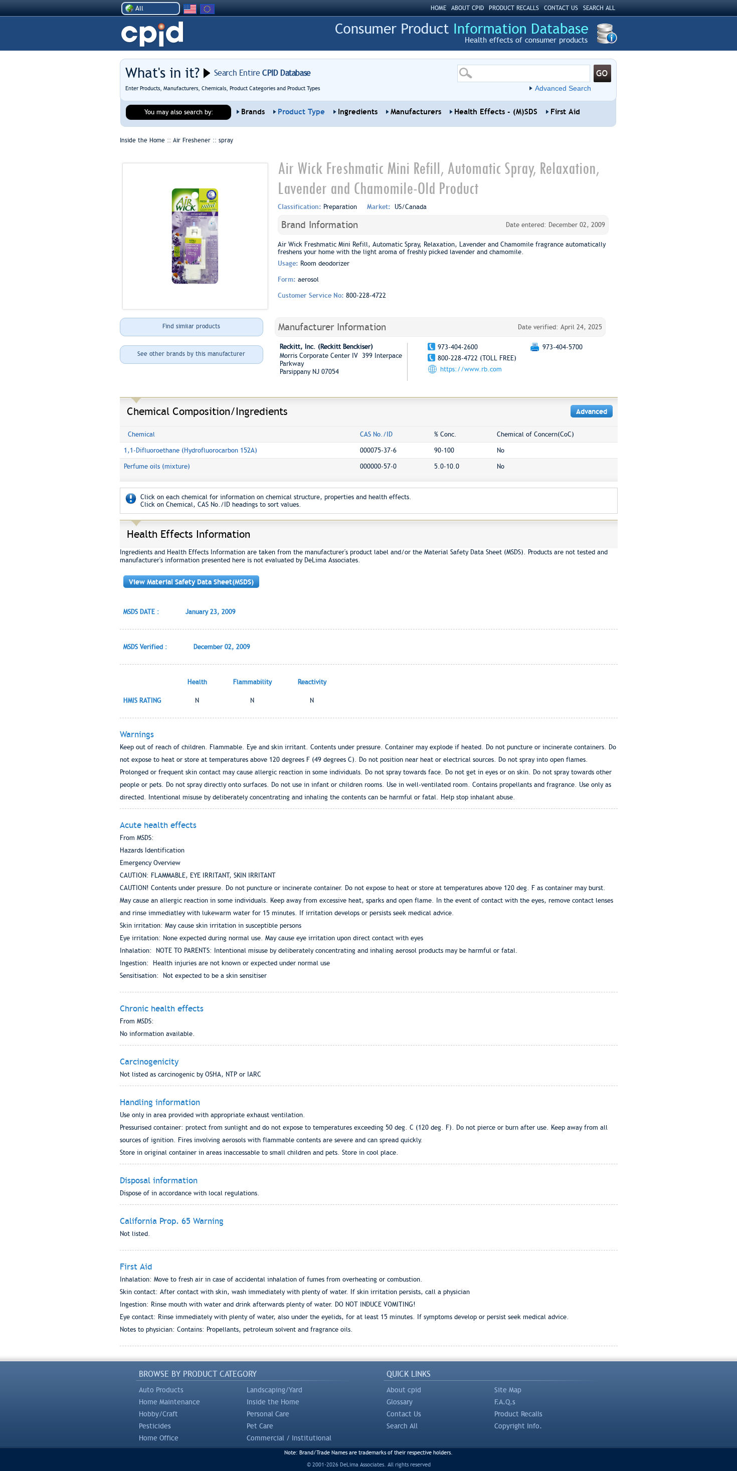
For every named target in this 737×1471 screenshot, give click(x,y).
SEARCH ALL (599, 8)
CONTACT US (561, 8)
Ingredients (358, 111)
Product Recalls (518, 1414)
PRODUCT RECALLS (514, 8)
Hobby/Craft (158, 1414)
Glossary (400, 1402)
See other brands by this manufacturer (191, 353)
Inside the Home (273, 1402)
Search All (402, 1426)
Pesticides (155, 1426)
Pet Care (260, 1426)
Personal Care (268, 1414)
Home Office (158, 1438)
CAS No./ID (376, 434)
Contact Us (404, 1414)
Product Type (301, 111)
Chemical (141, 434)
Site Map (507, 1390)
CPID (152, 34)
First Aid (565, 111)
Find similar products (191, 326)
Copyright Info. (518, 1426)
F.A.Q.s (504, 1402)
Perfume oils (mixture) (157, 466)
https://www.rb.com (471, 369)
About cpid (404, 1390)
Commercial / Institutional (289, 1438)
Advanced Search (563, 88)
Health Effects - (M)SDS (495, 111)
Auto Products (161, 1390)
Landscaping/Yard (274, 1390)
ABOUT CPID (467, 8)
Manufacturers (416, 111)
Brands (253, 111)
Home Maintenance (169, 1402)
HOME (438, 8)
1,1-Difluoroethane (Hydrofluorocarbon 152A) (190, 450)
